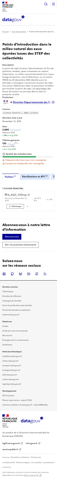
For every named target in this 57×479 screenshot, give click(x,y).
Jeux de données (19, 31)
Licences (6, 457)
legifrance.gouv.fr (11, 443)
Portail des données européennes (16, 310)
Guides (5, 326)
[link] (15, 206)
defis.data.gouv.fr (9, 374)
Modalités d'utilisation (20, 457)
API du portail (8, 395)
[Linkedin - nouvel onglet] (4, 274)
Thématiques (7, 291)
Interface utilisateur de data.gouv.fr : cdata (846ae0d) (25, 405)
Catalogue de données (11, 300)
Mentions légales (23, 462)
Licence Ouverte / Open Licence (20, 112)
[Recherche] (46, 4)
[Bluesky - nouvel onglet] (20, 274)
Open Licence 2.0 (31, 475)
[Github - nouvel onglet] (37, 274)
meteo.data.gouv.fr (10, 361)
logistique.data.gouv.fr (11, 384)
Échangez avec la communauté (15, 340)
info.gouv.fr (32, 443)
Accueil (5, 31)
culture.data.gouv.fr (10, 379)
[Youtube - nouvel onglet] (29, 274)
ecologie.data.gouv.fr (11, 370)
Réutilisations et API (35, 176)
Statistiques (7, 344)
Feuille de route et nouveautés (15, 331)
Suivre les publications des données (17, 305)
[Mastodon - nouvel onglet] (12, 274)
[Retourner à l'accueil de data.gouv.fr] (13, 19)
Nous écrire (7, 335)
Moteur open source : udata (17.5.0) (17, 400)
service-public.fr (10, 449)
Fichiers (10, 177)
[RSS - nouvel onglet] (45, 274)
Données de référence (11, 296)
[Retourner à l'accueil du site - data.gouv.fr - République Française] (32, 421)
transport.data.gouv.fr (11, 365)
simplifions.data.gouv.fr (12, 356)
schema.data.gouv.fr (10, 314)
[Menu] (53, 4)
